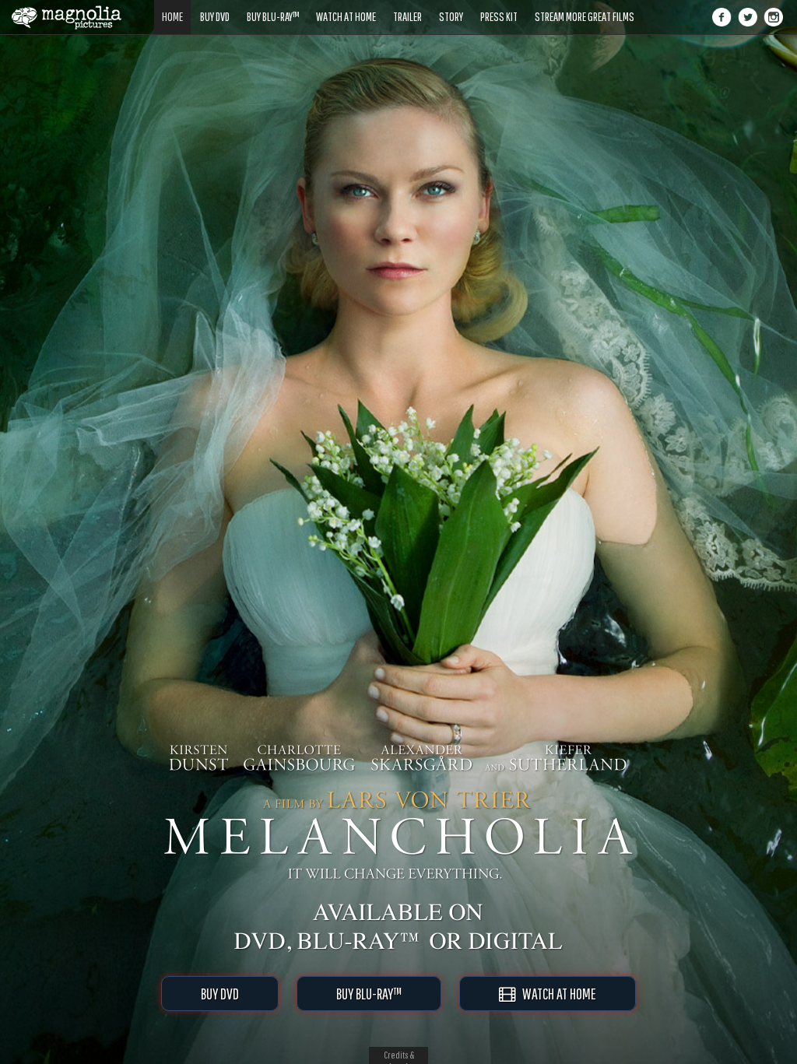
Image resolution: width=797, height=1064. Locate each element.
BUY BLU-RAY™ (369, 994)
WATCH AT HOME (555, 994)
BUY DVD (220, 994)
